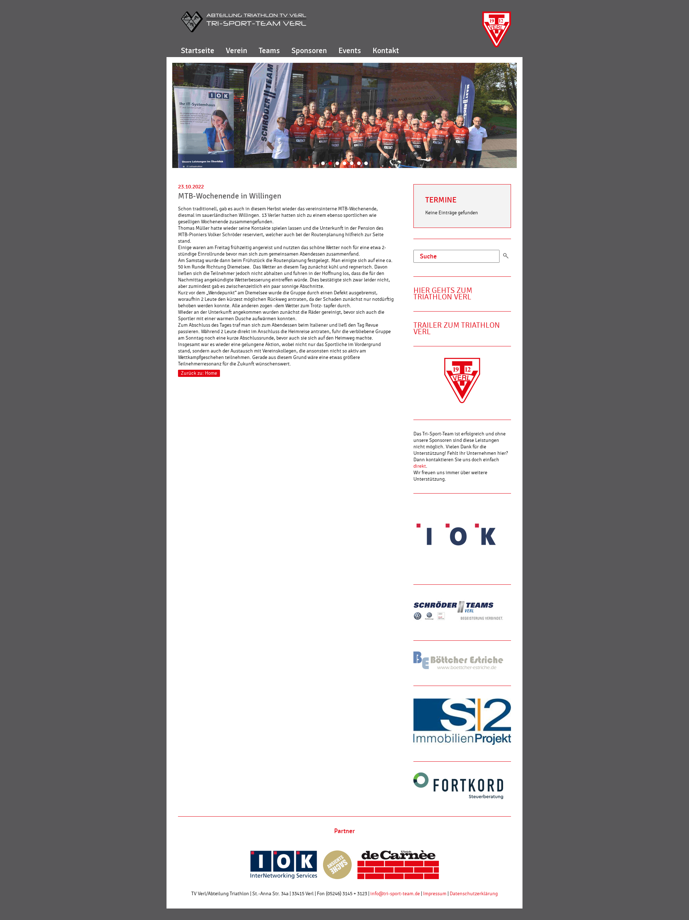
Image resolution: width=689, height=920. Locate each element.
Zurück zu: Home (199, 373)
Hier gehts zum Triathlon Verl (442, 294)
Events (349, 50)
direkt (419, 466)
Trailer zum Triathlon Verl (456, 328)
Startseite (197, 50)
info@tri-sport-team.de (395, 894)
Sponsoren (309, 50)
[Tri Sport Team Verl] (243, 21)
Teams (269, 50)
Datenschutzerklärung (474, 894)
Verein (236, 50)
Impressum (434, 894)
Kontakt (385, 50)
